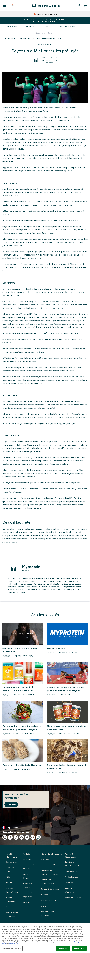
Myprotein (31, 567)
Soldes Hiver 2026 (73, 897)
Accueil (7, 38)
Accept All (63, 948)
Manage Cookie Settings (12, 948)
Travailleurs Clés (72, 871)
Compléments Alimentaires (69, 27)
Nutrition (30, 27)
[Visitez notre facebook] (10, 837)
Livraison (9, 907)
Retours (9, 883)
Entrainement (13, 27)
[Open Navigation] (4, 5)
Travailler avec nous (49, 900)
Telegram (69, 883)
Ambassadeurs (27, 38)
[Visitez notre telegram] (32, 837)
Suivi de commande (10, 899)
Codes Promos (71, 877)
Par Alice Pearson (67, 653)
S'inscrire (11, 804)
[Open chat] (38, 837)
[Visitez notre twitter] (27, 837)
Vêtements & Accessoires (28, 867)
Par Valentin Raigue (23, 734)
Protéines (27, 859)
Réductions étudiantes (70, 890)
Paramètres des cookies (14, 822)
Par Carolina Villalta (70, 734)
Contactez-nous (11, 869)
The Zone (15, 38)
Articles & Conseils (27, 876)
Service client (11, 862)
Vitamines (27, 902)
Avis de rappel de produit (12, 914)
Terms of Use (14, 943)
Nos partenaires (47, 895)
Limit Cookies (79, 948)
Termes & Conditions (50, 889)
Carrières (45, 906)
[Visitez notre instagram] (4, 837)
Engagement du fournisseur (47, 913)
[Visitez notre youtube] (21, 837)
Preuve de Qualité (48, 865)
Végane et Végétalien (27, 895)
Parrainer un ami (73, 864)
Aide (8, 877)
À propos (45, 859)
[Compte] (79, 5)
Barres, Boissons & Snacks (30, 885)
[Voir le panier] (85, 5)
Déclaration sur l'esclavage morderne (50, 872)
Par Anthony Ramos (24, 656)
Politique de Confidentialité (47, 881)
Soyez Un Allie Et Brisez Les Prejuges (48, 38)
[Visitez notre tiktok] (16, 837)
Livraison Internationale (12, 890)
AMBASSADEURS (45, 44)
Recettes (46, 27)
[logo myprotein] (46, 5)
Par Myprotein (49, 60)
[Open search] (13, 5)
